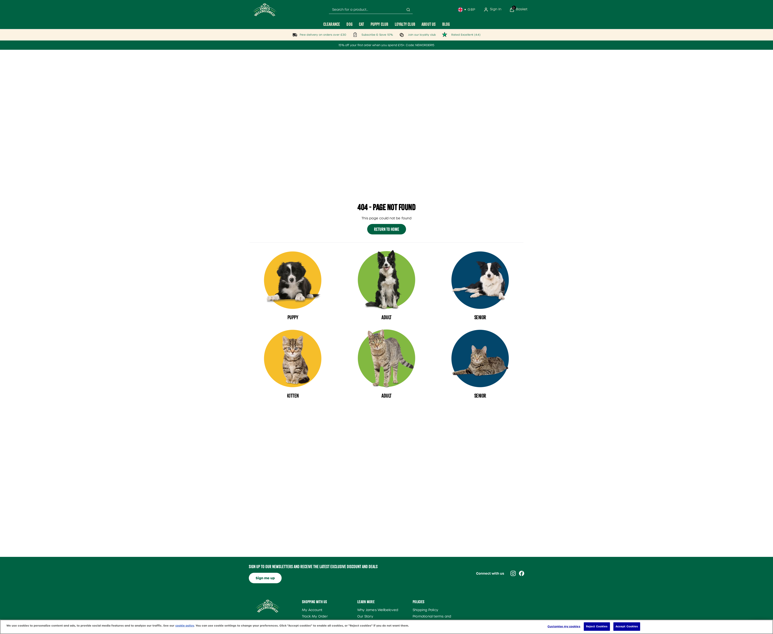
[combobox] (371, 10)
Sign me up (265, 578)
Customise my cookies (564, 626)
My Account (312, 610)
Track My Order (315, 616)
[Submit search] (408, 10)
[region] (386, 627)
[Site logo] (265, 9)
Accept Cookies (627, 626)
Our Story (365, 616)
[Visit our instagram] (513, 573)
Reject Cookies (597, 626)
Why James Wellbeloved (377, 610)
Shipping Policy (425, 610)
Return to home (386, 229)
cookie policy (184, 625)
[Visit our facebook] (521, 573)
